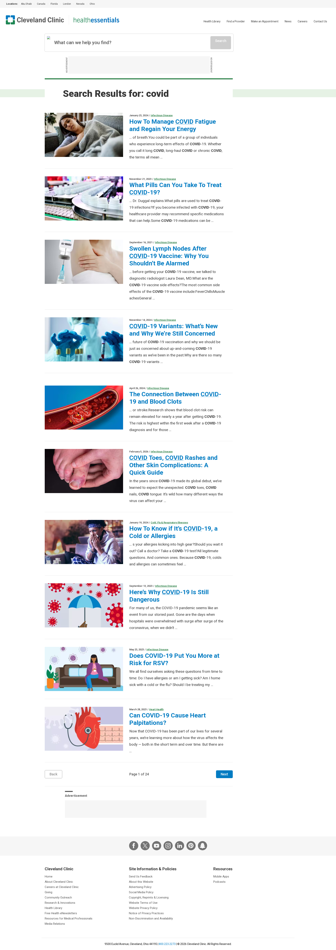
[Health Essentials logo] (96, 19)
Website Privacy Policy (143, 908)
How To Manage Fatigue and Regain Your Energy (172, 125)
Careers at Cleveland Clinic (62, 887)
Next (224, 774)
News (288, 21)
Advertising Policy (140, 887)
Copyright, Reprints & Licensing (149, 897)
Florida (54, 4)
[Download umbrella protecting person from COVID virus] (84, 605)
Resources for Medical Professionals (68, 918)
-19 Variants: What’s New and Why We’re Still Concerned (173, 329)
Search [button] (220, 41)
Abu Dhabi (26, 4)
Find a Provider (236, 21)
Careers (302, 21)
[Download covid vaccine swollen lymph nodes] (84, 262)
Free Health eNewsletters (61, 913)
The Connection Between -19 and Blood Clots (175, 397)
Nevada (80, 4)
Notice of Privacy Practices (146, 913)
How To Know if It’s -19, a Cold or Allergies (173, 532)
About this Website (141, 882)
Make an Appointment (264, 21)
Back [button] (53, 774)
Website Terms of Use (143, 903)
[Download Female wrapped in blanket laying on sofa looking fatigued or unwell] (84, 135)
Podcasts (219, 882)
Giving (48, 892)
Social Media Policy (141, 892)
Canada (41, 4)
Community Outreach (58, 897)
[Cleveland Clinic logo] (35, 19)
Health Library (212, 21)
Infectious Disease (162, 115)
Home (48, 876)
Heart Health (156, 709)
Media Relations (55, 924)
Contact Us (320, 21)
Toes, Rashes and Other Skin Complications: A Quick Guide (173, 465)
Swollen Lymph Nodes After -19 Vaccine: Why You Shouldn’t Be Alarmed (169, 256)
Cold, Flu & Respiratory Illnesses (169, 522)
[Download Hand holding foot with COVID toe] (84, 471)
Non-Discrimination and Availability (151, 918)
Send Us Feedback (140, 876)
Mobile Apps (221, 876)
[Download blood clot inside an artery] (84, 408)
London (67, 4)
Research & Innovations (60, 903)
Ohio (92, 4)
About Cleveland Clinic (59, 882)
